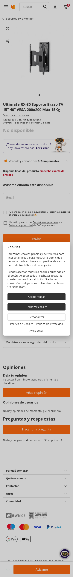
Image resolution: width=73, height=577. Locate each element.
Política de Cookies (21, 324)
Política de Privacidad (49, 324)
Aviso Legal (36, 330)
